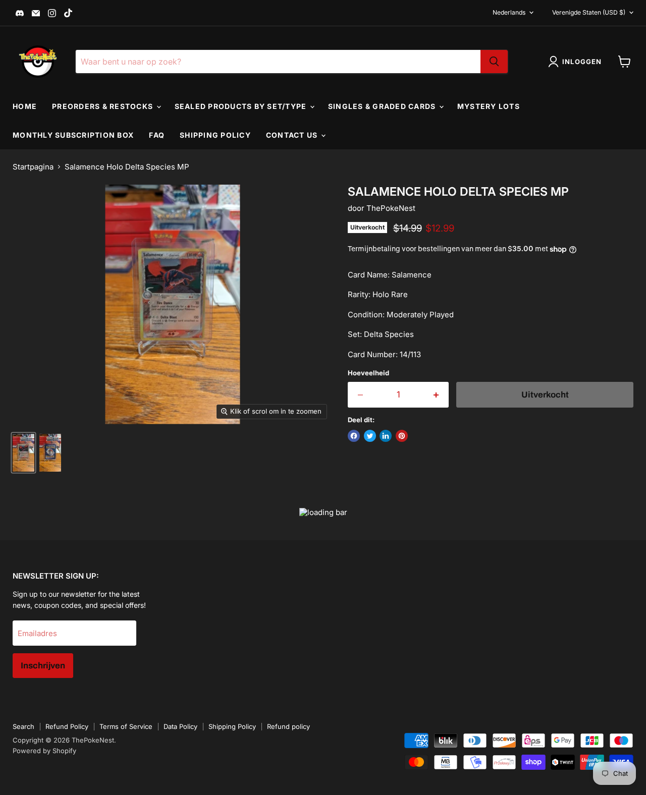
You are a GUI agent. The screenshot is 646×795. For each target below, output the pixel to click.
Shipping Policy (215, 135)
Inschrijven (43, 665)
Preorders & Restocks (103, 106)
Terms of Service (125, 726)
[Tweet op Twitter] (370, 436)
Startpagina (33, 166)
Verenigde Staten (588, 12)
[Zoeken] (494, 61)
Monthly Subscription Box (73, 135)
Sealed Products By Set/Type (242, 106)
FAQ (157, 135)
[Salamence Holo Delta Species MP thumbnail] (23, 453)
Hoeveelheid (368, 373)
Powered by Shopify (44, 751)
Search (23, 726)
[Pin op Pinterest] (402, 436)
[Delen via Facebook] (354, 436)
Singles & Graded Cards (383, 106)
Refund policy (288, 726)
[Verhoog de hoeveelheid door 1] (436, 395)
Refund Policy (66, 726)
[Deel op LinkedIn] (386, 436)
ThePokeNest (390, 208)
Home (25, 106)
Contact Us (293, 135)
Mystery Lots (488, 106)
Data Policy (180, 726)
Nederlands (509, 12)
